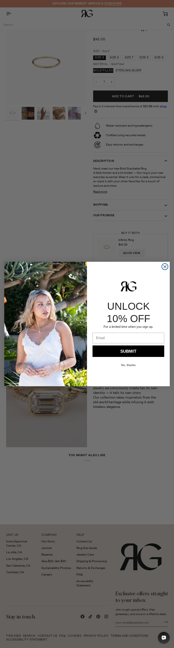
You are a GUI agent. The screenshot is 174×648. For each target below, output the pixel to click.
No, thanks (128, 365)
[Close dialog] (165, 266)
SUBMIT (128, 351)
